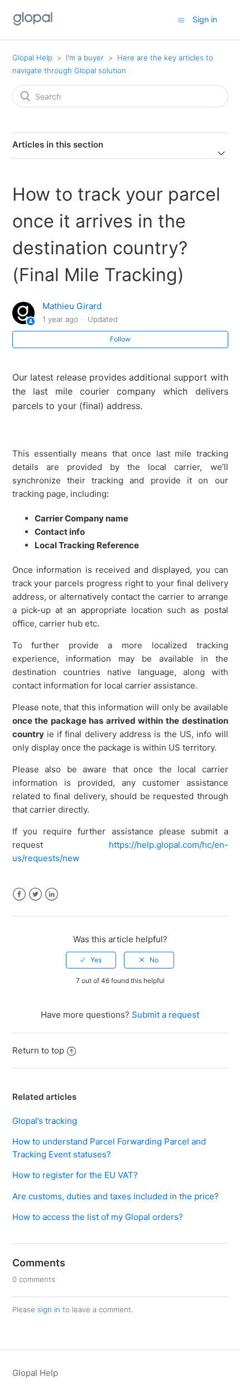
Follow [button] (120, 339)
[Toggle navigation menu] (181, 19)
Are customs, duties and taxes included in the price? (115, 1196)
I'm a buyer (85, 57)
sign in (48, 1309)
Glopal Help (32, 57)
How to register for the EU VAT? (75, 1175)
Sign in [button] (205, 19)
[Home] (33, 25)
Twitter (35, 894)
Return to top (38, 1050)
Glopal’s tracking (44, 1120)
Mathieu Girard (72, 306)
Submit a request (165, 1014)
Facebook (19, 894)
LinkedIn (52, 894)
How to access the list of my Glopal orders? (97, 1217)
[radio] (91, 960)
